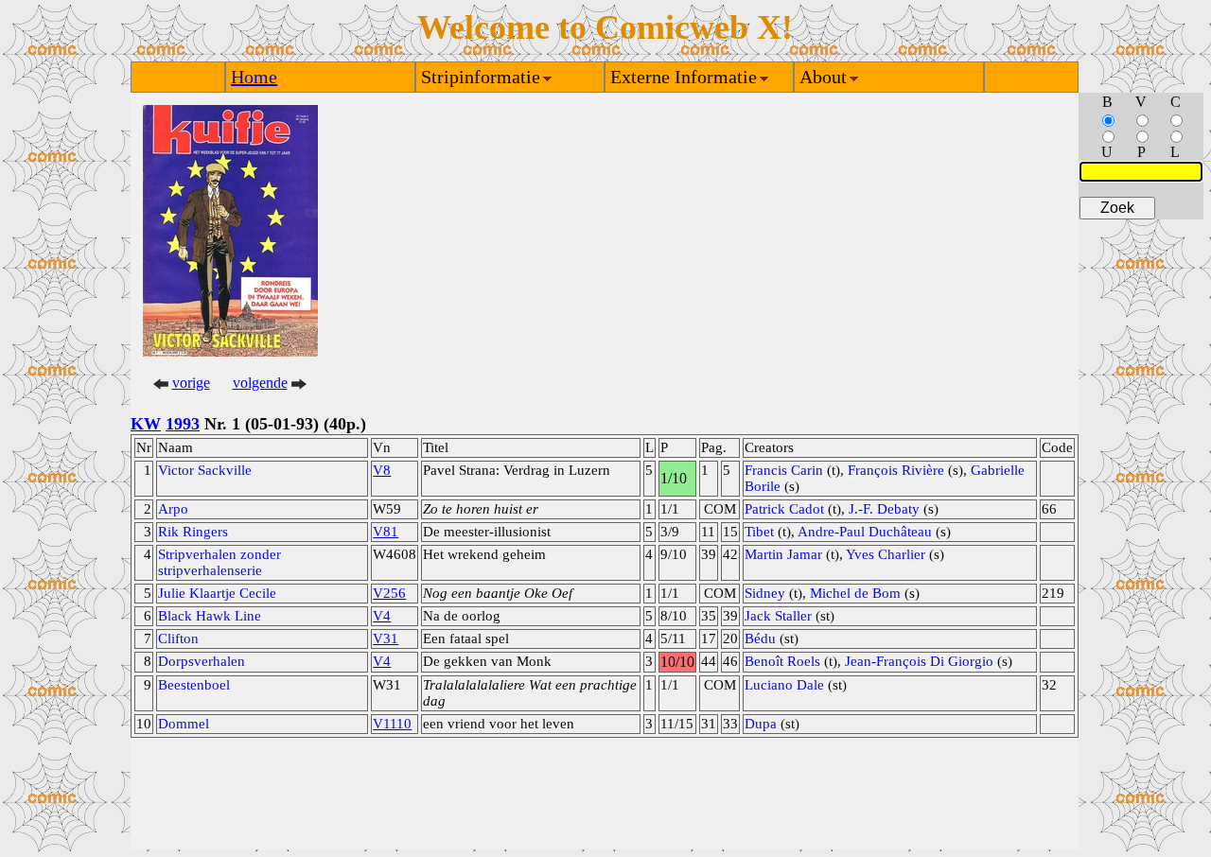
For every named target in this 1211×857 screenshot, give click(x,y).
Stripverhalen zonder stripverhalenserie (219, 562)
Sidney (765, 593)
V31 (385, 638)
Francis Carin (784, 470)
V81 (385, 531)
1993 (183, 423)
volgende (260, 383)
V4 (382, 615)
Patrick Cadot (784, 508)
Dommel (183, 723)
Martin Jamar (783, 554)
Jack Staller (778, 615)
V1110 (392, 723)
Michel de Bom (855, 593)
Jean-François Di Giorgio (919, 661)
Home (254, 76)
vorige (191, 383)
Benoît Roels (782, 661)
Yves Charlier (885, 554)
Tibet (759, 531)
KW (146, 423)
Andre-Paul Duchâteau (865, 531)
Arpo (173, 508)
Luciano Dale (784, 684)
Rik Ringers (193, 531)
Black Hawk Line (209, 615)
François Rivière (896, 470)
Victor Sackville (205, 470)
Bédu (760, 638)
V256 (389, 593)
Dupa (761, 723)
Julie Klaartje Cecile (217, 593)
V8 (382, 470)
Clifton (178, 638)
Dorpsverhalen (201, 661)
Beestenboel (194, 684)
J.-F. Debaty (884, 508)
